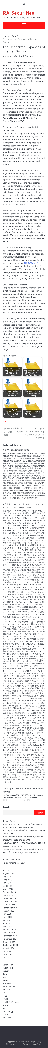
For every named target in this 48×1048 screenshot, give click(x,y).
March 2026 (8, 889)
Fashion (6, 989)
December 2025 (10, 898)
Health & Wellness (11, 1002)
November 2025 (10, 901)
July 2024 (7, 951)
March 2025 (8, 926)
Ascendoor (17, 1044)
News (5, 1005)
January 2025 (9, 932)
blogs (5, 977)
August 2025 (8, 911)
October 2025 (9, 905)
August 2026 (8, 873)
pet (4, 1008)
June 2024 (7, 954)
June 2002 (7, 957)
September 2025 (10, 908)
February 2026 (9, 892)
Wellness (7, 1017)
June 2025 (7, 917)
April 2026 (7, 886)
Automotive (8, 968)
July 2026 (7, 877)
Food (5, 996)
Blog (4, 422)
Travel (5, 1014)
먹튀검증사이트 (31, 263)
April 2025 (7, 923)
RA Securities (18, 13)
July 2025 (7, 914)
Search (6, 807)
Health (5, 999)
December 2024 (10, 936)
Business (7, 983)
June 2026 (7, 880)
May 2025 (7, 920)
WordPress (37, 1044)
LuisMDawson (26, 56)
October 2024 (9, 942)
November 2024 (10, 939)
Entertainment (9, 986)
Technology (8, 1011)
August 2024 (8, 948)
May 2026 (7, 883)
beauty (6, 971)
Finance (6, 993)
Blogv (5, 980)
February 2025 (9, 929)
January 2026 (9, 895)
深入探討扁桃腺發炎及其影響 (16, 450)
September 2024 (10, 945)
